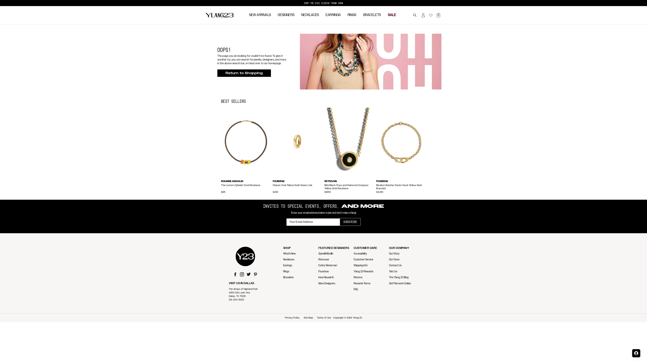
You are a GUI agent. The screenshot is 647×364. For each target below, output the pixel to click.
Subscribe (350, 222)
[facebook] (235, 274)
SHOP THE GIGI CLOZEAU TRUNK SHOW (323, 3)
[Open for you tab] (636, 353)
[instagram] (242, 274)
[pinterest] (255, 274)
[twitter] (249, 274)
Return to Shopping (244, 73)
